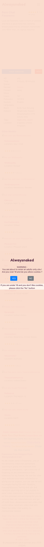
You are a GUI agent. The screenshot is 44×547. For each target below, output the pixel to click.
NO (30, 278)
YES (14, 278)
